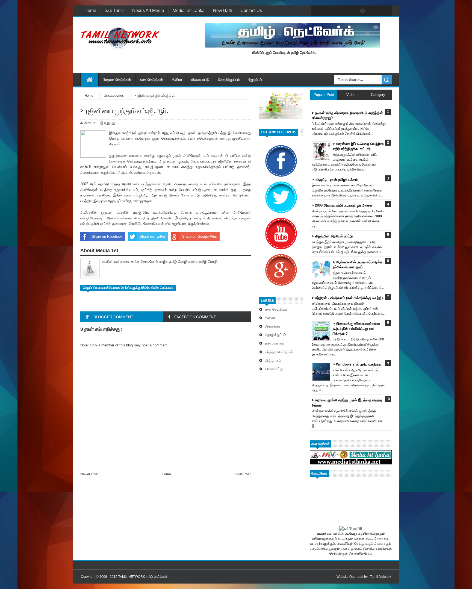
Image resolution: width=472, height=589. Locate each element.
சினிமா (177, 80)
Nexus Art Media (148, 10)
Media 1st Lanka (189, 10)
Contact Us (251, 10)
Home (90, 10)
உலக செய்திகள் (151, 80)
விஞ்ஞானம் (273, 360)
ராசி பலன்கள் (275, 343)
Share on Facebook (107, 236)
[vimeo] (339, 10)
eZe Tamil (114, 10)
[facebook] (316, 10)
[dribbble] (362, 10)
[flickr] (351, 10)
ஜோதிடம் (255, 80)
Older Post (242, 474)
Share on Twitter (152, 236)
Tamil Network (380, 577)
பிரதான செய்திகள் (117, 80)
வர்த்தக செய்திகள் (279, 352)
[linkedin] (374, 10)
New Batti (222, 10)
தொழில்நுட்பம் (229, 80)
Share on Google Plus (199, 236)
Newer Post (89, 474)
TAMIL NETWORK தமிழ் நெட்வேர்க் (142, 577)
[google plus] (385, 10)
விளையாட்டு (200, 80)
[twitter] (328, 10)
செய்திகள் (272, 326)
